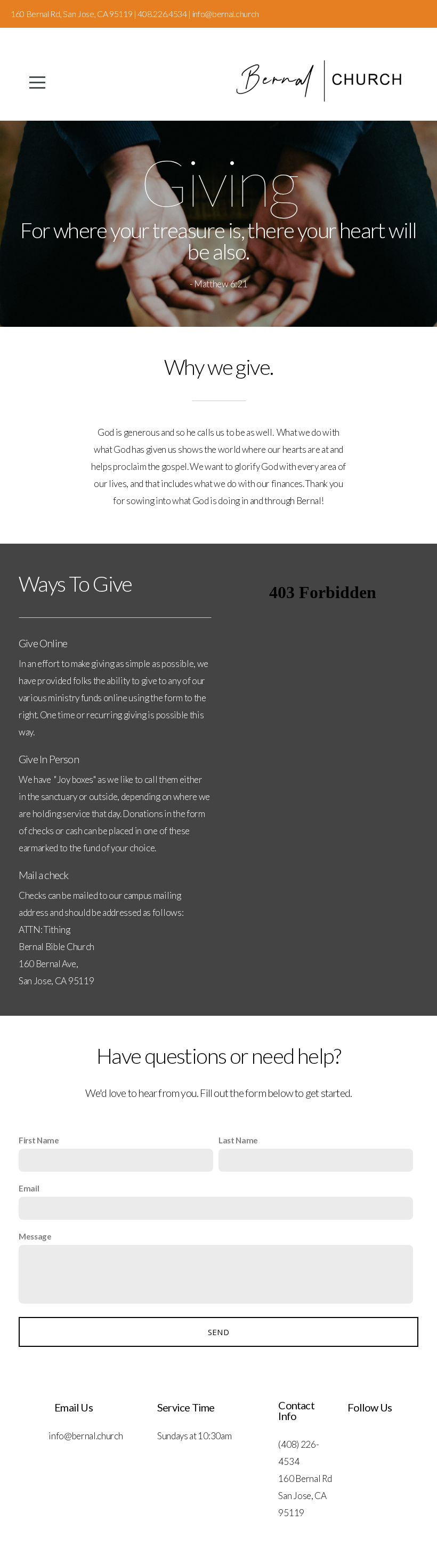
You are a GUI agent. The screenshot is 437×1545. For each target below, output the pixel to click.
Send (218, 1332)
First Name (39, 1140)
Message (35, 1236)
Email (29, 1188)
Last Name (238, 1140)
